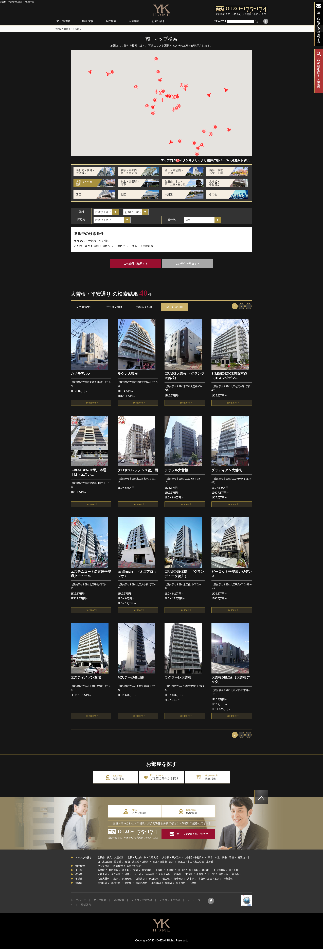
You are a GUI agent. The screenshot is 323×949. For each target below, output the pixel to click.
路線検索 (87, 21)
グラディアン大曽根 (226, 470)
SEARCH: (220, 21)
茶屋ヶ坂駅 (213, 878)
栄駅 (135, 870)
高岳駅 (177, 874)
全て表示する (84, 307)
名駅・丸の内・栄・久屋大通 (143, 857)
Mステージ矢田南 (131, 677)
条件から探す (134, 865)
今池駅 (170, 870)
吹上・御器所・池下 (163, 861)
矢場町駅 (127, 878)
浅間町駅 (102, 882)
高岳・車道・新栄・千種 (221, 857)
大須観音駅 (141, 882)
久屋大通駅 (164, 874)
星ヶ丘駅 (234, 870)
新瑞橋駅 (178, 878)
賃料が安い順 (144, 307)
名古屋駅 (113, 870)
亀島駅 (101, 870)
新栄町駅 (146, 870)
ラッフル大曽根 (176, 470)
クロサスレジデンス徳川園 (138, 470)
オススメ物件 (114, 307)
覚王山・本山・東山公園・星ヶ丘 (195, 861)
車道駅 (188, 874)
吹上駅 (211, 874)
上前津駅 (140, 878)
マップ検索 (63, 21)
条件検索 (110, 21)
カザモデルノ (81, 373)
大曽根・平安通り (171, 857)
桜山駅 (235, 874)
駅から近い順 (175, 307)
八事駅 (190, 878)
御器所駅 (223, 874)
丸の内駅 (149, 874)
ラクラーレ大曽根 (178, 677)
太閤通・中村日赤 (194, 857)
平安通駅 (227, 878)
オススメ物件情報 (170, 900)
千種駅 (159, 870)
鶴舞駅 (168, 882)
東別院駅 (153, 878)
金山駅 (166, 878)
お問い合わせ (160, 21)
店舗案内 (134, 21)
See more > (92, 402)
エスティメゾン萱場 (86, 677)
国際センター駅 (132, 874)
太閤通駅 (102, 874)
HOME (58, 29)
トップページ (78, 900)
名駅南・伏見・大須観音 (110, 857)
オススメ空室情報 (142, 900)
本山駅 (205, 870)
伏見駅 (125, 870)
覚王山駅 (193, 870)
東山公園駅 (219, 870)
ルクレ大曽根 (128, 373)
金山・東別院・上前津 (137, 861)
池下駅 (181, 870)
